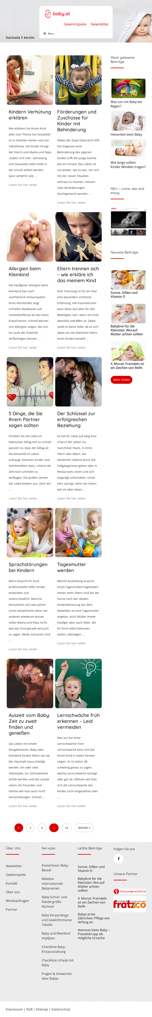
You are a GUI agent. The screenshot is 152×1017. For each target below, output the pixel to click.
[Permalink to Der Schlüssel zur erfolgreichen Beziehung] (78, 405)
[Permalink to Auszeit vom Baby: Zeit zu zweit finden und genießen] (30, 706)
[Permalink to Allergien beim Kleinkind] (30, 260)
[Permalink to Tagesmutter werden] (78, 556)
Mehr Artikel (121, 380)
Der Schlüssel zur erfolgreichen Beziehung (76, 419)
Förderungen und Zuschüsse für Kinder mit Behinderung (76, 120)
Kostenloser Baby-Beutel (55, 867)
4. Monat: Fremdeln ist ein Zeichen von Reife (127, 366)
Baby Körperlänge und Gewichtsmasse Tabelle (57, 920)
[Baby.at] (57, 12)
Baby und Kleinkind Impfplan (56, 935)
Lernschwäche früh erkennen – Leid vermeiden (78, 721)
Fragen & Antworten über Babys (57, 976)
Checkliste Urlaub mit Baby (58, 962)
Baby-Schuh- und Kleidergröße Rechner (54, 902)
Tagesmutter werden (71, 567)
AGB (29, 1009)
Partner (11, 909)
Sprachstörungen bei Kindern (28, 567)
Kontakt (11, 883)
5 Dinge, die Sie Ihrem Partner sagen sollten (26, 419)
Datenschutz (60, 1009)
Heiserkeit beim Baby (126, 134)
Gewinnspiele (75, 24)
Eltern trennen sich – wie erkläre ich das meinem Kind (78, 274)
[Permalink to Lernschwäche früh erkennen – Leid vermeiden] (78, 706)
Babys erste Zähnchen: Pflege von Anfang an (94, 918)
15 (66, 828)
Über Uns (13, 892)
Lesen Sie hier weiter (23, 185)
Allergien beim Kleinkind (25, 271)
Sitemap (42, 1009)
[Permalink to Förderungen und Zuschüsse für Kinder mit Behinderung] (78, 103)
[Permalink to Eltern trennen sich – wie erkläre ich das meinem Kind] (78, 260)
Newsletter (100, 24)
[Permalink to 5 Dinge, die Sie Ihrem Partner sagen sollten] (30, 405)
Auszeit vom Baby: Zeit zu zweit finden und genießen (29, 724)
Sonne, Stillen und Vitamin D (124, 294)
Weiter (83, 828)
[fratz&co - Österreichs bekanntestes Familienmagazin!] (130, 911)
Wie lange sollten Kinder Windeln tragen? (128, 164)
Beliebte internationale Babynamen (52, 883)
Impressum (14, 1009)
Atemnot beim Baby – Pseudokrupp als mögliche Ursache (94, 934)
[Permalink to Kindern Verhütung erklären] (30, 103)
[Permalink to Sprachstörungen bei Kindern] (30, 556)
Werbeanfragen (17, 901)
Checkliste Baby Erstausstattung (54, 949)
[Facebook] (119, 859)
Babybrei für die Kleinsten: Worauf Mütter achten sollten (127, 330)
